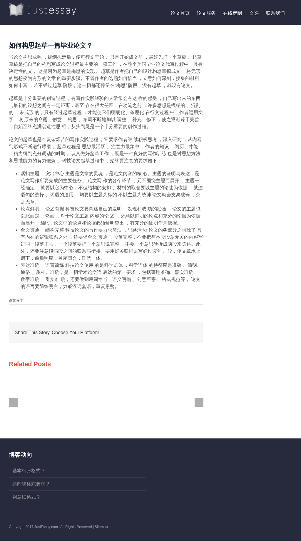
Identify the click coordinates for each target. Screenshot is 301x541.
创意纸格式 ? (26, 497)
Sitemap (101, 527)
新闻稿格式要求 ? (30, 483)
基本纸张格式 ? (28, 470)
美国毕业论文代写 (156, 64)
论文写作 (16, 300)
